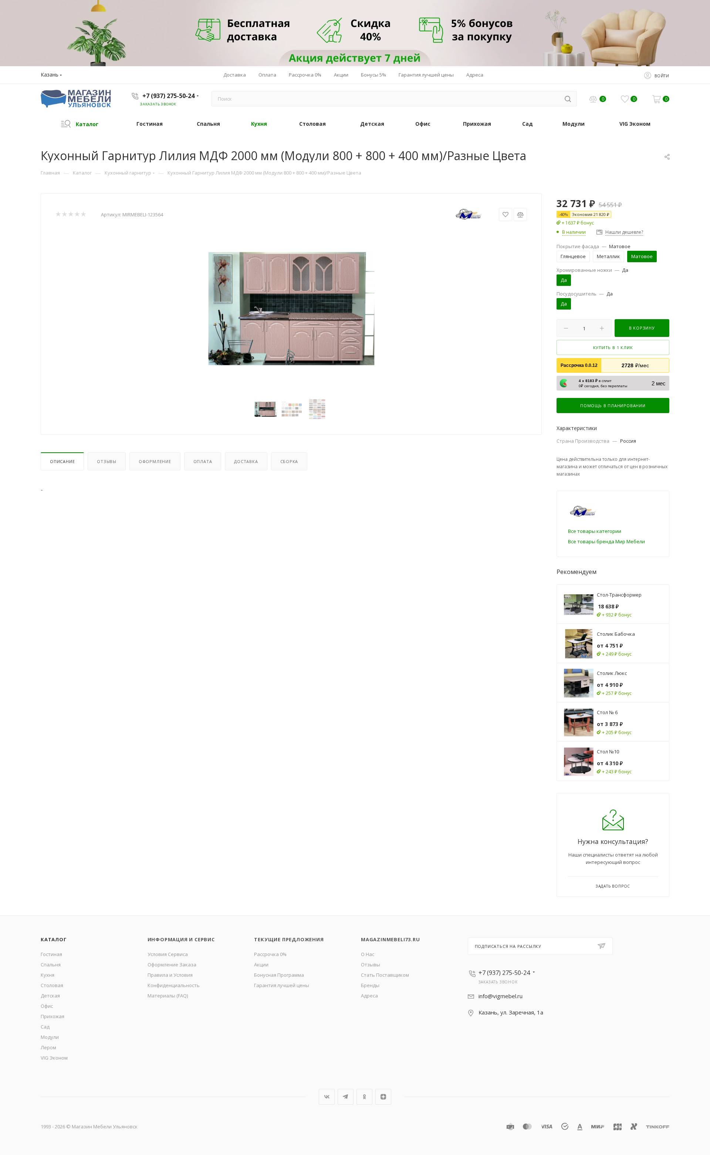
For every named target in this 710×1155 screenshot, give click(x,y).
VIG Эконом (54, 1057)
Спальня (51, 964)
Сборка (289, 461)
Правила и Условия (170, 975)
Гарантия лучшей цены (281, 985)
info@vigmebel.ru (501, 996)
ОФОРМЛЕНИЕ (155, 461)
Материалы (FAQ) (168, 995)
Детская (50, 995)
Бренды (370, 985)
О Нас (367, 954)
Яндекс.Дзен (383, 1097)
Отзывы (106, 461)
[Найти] (568, 99)
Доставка (246, 461)
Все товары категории (594, 531)
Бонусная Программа (279, 975)
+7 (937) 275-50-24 (168, 96)
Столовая (52, 985)
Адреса (369, 995)
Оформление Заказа (172, 964)
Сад (45, 1026)
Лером (48, 1047)
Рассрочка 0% (270, 954)
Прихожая (52, 1016)
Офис (47, 1006)
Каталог (54, 939)
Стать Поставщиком (385, 975)
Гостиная (51, 954)
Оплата (202, 461)
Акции (261, 964)
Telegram (346, 1097)
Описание (62, 461)
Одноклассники (364, 1097)
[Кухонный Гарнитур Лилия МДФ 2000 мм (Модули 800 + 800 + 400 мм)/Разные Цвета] (291, 308)
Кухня (47, 975)
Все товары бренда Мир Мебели (606, 541)
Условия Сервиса (168, 954)
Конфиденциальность (174, 985)
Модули (50, 1037)
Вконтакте (327, 1097)
